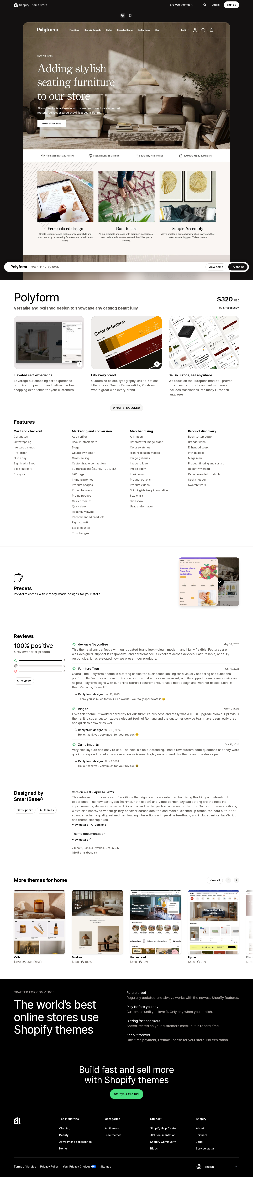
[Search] (205, 5)
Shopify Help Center (163, 1128)
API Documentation (162, 1135)
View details (80, 824)
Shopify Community (163, 1141)
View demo (215, 267)
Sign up (231, 4)
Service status (205, 1148)
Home (63, 1148)
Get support (25, 810)
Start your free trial (126, 1094)
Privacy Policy (49, 1166)
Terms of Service (25, 1166)
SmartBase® (231, 307)
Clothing (64, 1128)
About (200, 1128)
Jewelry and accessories (75, 1141)
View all (215, 880)
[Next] (236, 880)
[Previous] (228, 880)
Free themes (113, 1135)
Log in (216, 4)
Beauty (63, 1135)
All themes (47, 810)
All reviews (24, 681)
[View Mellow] (198, 581)
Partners (201, 1135)
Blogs (154, 1148)
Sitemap (105, 1166)
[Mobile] (130, 15)
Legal (199, 1141)
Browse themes (180, 4)
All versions (98, 824)
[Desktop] (122, 15)
